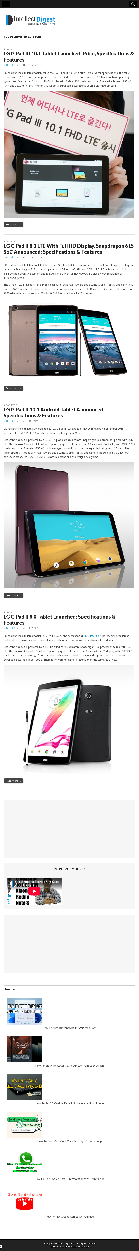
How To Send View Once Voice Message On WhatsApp (69, 1141)
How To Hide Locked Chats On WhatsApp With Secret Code (69, 1179)
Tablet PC (11, 49)
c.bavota (84, 1246)
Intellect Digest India (66, 1243)
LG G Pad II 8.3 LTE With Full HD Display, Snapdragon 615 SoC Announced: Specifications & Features (69, 249)
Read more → (13, 224)
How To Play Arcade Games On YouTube (69, 1216)
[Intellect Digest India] (30, 17)
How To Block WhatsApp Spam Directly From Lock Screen (69, 1065)
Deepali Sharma (13, 65)
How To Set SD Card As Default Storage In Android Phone (69, 1103)
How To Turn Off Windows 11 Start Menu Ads (69, 1028)
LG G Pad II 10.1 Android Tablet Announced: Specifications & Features (54, 412)
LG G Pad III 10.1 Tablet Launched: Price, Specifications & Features (69, 56)
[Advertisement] (69, 829)
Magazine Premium (59, 1246)
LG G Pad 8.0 (91, 635)
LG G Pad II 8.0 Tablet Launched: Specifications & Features (59, 620)
